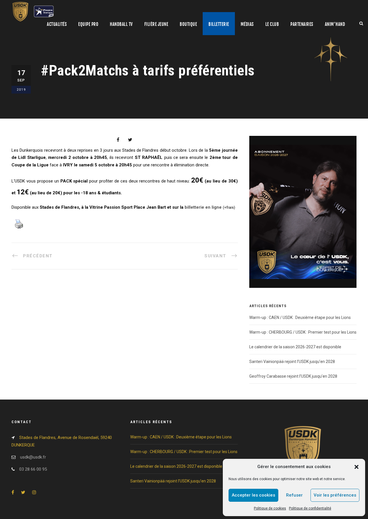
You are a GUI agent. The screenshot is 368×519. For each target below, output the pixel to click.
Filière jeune (156, 24)
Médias (247, 24)
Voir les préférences (335, 495)
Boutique (188, 24)
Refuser (294, 495)
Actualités (57, 24)
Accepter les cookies (253, 495)
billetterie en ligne (203, 207)
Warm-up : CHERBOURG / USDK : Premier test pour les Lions (302, 332)
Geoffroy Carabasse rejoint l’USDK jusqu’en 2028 (293, 376)
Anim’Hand (335, 24)
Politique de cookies (270, 508)
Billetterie (218, 24)
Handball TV (121, 24)
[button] (356, 467)
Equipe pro (88, 24)
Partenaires (301, 24)
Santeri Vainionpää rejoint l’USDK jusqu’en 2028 (292, 361)
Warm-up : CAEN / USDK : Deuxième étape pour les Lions (300, 317)
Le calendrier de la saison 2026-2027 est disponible (295, 347)
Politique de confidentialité (310, 508)
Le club (272, 24)
